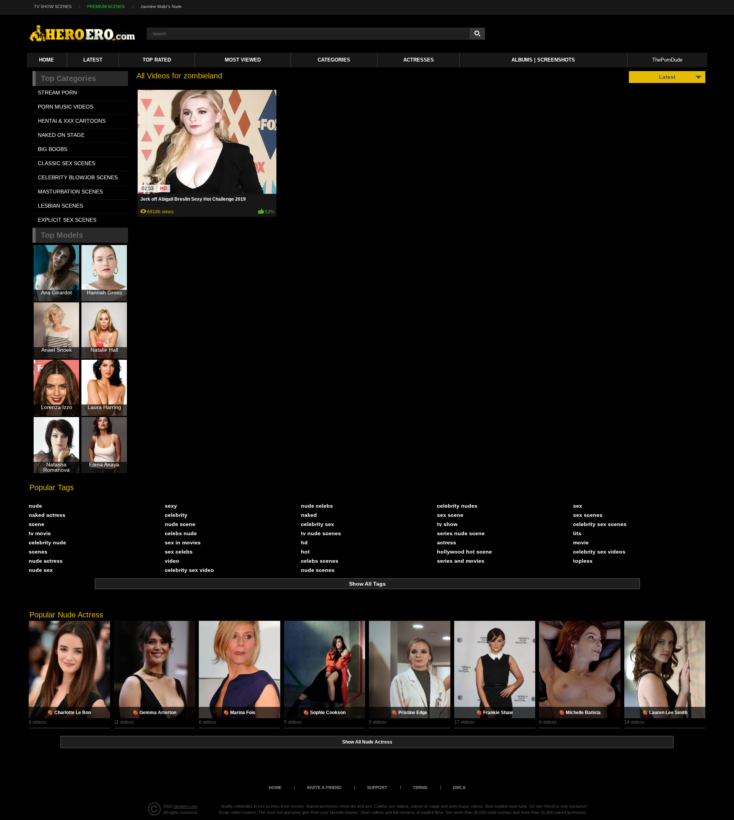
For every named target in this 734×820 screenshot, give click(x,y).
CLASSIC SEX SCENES (66, 163)
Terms (420, 787)
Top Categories (68, 78)
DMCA (459, 787)
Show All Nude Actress (367, 742)
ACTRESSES (418, 60)
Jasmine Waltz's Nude (161, 6)
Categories (334, 60)
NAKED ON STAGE (61, 135)
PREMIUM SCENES (106, 6)
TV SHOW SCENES (52, 6)
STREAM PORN (57, 92)
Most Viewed (243, 60)
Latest (92, 60)
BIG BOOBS (52, 149)
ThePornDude (667, 60)
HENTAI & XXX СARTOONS (72, 121)
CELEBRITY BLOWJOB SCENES (78, 177)
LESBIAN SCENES (60, 206)
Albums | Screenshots (543, 60)
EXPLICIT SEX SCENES (67, 220)
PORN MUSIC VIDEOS (65, 107)
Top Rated (157, 60)
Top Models (62, 235)
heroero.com (185, 806)
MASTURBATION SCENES (70, 191)
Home (46, 60)
